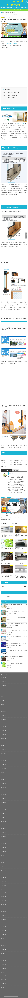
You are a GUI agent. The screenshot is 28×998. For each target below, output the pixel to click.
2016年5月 (3, 930)
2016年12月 (4, 904)
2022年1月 (3, 772)
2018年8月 (3, 828)
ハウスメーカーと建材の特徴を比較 (14, 3)
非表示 (8, 89)
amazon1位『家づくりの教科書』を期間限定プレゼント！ (14, 9)
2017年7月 (3, 877)
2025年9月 (3, 704)
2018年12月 (4, 813)
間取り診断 (3, 7)
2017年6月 (3, 881)
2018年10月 (4, 821)
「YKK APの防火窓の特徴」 (11, 43)
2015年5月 (3, 975)
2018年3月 (3, 847)
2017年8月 (3, 874)
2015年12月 (4, 949)
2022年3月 (3, 764)
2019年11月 (4, 787)
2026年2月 (3, 685)
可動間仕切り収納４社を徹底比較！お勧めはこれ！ (16, 605)
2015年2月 (3, 987)
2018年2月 (3, 851)
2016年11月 (4, 908)
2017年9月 (3, 870)
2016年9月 (3, 915)
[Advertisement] (14, 68)
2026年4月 (3, 677)
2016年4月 (3, 934)
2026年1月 (3, 689)
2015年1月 (3, 991)
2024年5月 (3, 730)
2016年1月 (3, 945)
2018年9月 (3, 825)
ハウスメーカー (16, 7)
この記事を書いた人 (7, 470)
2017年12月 (4, 859)
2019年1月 (3, 809)
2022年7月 (3, 753)
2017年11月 (4, 862)
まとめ (4, 100)
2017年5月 (3, 885)
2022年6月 (3, 757)
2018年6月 (3, 836)
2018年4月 (3, 843)
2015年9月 (3, 960)
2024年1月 (3, 734)
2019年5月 (3, 794)
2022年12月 (4, 745)
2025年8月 (3, 708)
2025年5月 (3, 719)
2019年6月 (3, 791)
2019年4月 (3, 798)
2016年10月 (4, 911)
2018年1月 (3, 855)
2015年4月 (3, 979)
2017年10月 (4, 866)
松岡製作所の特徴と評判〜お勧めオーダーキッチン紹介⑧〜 (16, 657)
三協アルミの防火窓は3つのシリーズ (11, 92)
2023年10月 (4, 742)
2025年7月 (3, 711)
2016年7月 (3, 923)
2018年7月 (3, 832)
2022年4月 (3, 760)
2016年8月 (3, 919)
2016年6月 (3, 926)
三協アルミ (19, 123)
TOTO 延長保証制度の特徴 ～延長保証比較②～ (16, 651)
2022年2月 (3, 768)
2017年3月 (3, 892)
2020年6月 (3, 783)
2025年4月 (3, 723)
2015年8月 (3, 964)
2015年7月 (3, 968)
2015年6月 (3, 972)
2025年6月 (3, 715)
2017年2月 (3, 896)
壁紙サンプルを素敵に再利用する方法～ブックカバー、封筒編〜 (16, 612)
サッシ (2, 17)
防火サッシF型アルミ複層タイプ (10, 95)
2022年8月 (3, 749)
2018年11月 (4, 817)
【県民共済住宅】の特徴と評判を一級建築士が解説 (16, 637)
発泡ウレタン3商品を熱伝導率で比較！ (15, 617)
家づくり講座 (9, 7)
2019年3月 (3, 802)
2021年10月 (4, 775)
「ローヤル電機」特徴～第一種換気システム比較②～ (16, 664)
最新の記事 (16, 470)
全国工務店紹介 (24, 7)
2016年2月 (3, 942)
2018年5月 (3, 840)
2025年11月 (4, 696)
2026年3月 (3, 681)
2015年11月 (4, 953)
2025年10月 (4, 700)
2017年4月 (3, 889)
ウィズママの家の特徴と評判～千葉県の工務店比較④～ (16, 631)
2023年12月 (4, 738)
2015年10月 (4, 957)
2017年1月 (3, 900)
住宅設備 (8, 497)
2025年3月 (3, 726)
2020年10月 (4, 779)
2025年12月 (4, 692)
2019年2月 (3, 806)
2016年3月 (3, 938)
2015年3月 (3, 983)
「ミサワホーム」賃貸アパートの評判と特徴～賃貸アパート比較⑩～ (16, 624)
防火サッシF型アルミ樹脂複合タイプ (11, 97)
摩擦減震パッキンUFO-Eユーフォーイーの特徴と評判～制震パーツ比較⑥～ (16, 644)
